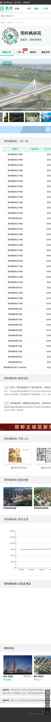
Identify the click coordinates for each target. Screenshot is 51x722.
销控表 (33, 52)
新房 (36, 8)
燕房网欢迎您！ (8, 2)
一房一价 (20, 52)
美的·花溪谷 (8, 676)
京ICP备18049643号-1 (37, 714)
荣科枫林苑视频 (9, 508)
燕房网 (2, 23)
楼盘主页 (7, 52)
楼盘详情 (45, 52)
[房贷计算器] (47, 692)
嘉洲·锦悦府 (39, 676)
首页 (29, 8)
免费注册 (26, 2)
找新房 (10, 23)
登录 (19, 2)
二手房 (45, 8)
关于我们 (45, 711)
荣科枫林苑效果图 (41, 508)
